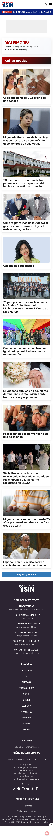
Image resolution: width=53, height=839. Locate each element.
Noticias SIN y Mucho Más (26, 632)
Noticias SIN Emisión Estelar (26, 641)
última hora (26, 670)
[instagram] (23, 788)
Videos (26, 723)
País (26, 676)
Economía (26, 705)
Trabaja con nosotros (26, 811)
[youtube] (27, 788)
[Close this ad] (51, 824)
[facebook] (18, 788)
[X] (14, 788)
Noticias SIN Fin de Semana (26, 649)
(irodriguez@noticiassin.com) (26, 778)
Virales (26, 729)
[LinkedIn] (37, 788)
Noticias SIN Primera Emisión (26, 623)
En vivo (6, 12)
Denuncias (26, 740)
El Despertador (45, 12)
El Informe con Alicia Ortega (26, 615)
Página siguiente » (26, 574)
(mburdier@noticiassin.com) (26, 767)
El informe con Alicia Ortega (25, 12)
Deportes (26, 717)
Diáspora (26, 682)
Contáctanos (26, 805)
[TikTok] (32, 788)
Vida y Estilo (26, 711)
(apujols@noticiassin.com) (25, 773)
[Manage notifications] (47, 833)
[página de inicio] (7, 4)
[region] (26, 832)
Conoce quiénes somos (26, 799)
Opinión (27, 700)
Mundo (26, 694)
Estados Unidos (26, 688)
